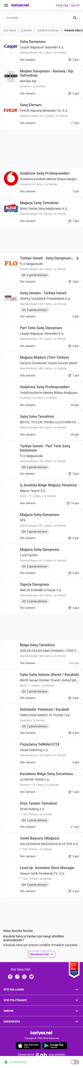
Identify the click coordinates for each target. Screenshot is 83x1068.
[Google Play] (54, 1045)
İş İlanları (26, 30)
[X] (17, 976)
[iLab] (41, 1055)
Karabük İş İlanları (48, 30)
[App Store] (28, 1045)
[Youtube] (31, 976)
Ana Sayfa (10, 30)
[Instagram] (24, 976)
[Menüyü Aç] (6, 5)
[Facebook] (10, 976)
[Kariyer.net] (41, 1032)
